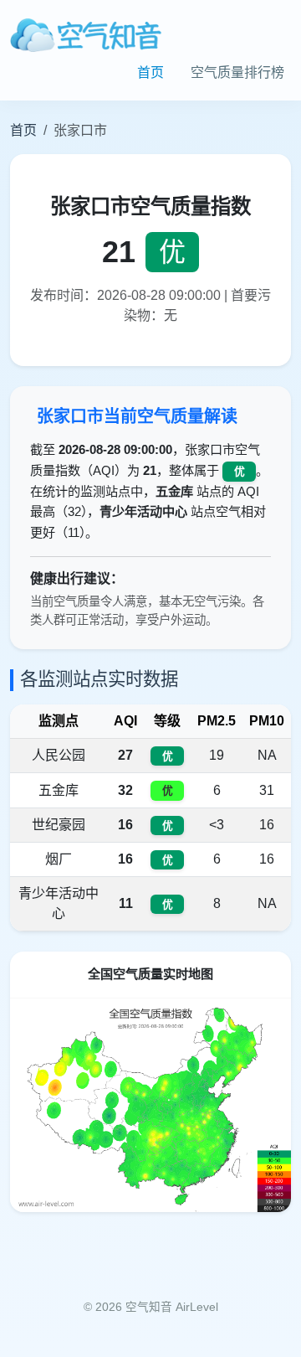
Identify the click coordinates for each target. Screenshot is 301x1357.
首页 (150, 72)
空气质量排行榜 (237, 72)
